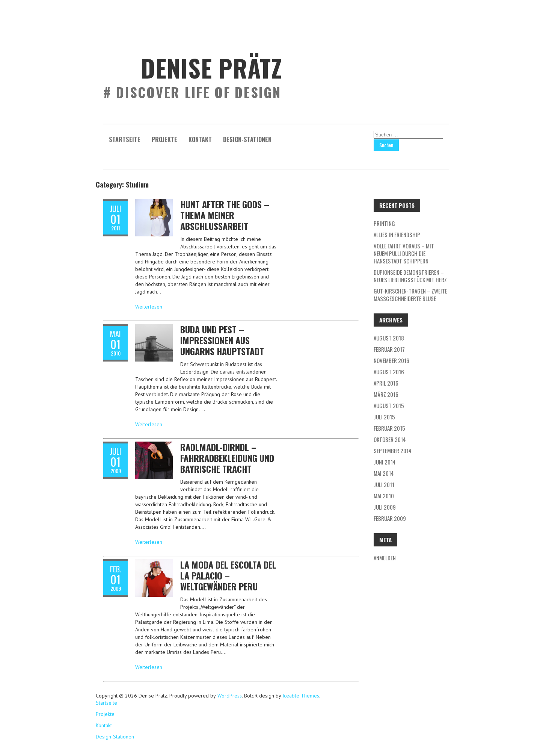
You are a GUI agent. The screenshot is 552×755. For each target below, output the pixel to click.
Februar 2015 (389, 428)
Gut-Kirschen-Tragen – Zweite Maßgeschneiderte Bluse (410, 295)
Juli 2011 (384, 484)
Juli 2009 (385, 507)
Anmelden (385, 558)
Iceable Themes (300, 695)
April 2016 (386, 383)
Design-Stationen (247, 139)
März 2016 (386, 394)
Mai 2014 (384, 473)
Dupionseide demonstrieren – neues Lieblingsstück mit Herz (410, 276)
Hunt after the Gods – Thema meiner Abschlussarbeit (224, 215)
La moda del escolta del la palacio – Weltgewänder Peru (228, 575)
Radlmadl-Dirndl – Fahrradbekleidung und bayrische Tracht (227, 457)
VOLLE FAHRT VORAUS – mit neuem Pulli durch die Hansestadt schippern (404, 253)
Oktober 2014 (390, 439)
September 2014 (393, 450)
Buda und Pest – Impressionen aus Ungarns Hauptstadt (222, 340)
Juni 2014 (385, 462)
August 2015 (389, 405)
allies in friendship (397, 234)
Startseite (124, 139)
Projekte (164, 139)
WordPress (229, 695)
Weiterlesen (148, 306)
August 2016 (389, 372)
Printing (384, 223)
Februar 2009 (390, 518)
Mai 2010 (384, 496)
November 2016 (391, 360)
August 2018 (389, 338)
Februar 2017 (389, 349)
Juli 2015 (384, 417)
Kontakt (200, 139)
